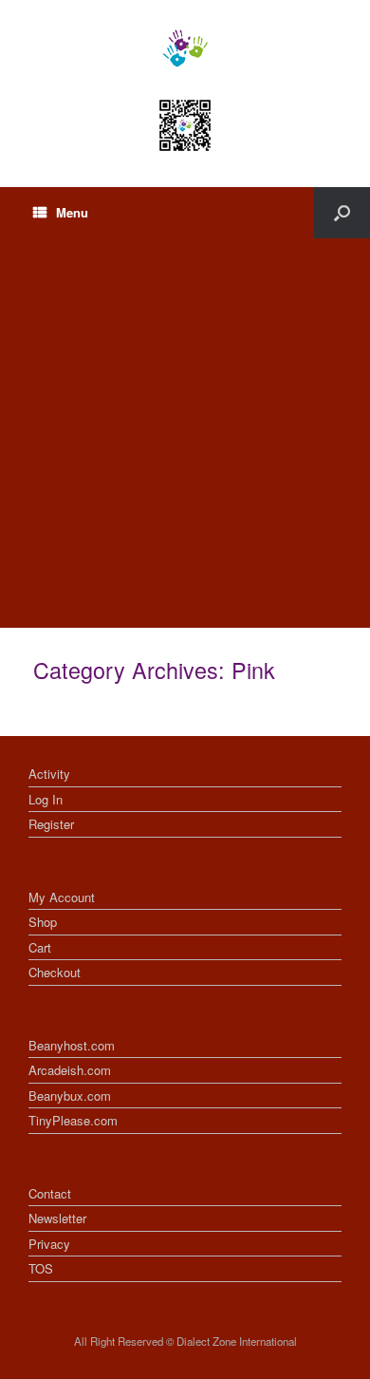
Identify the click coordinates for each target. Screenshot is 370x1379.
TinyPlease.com (73, 1120)
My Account (61, 897)
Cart (39, 947)
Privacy (49, 1244)
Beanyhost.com (71, 1045)
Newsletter (57, 1218)
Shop (42, 922)
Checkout (54, 972)
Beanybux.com (69, 1095)
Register (51, 824)
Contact (49, 1193)
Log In (45, 799)
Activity (49, 774)
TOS (40, 1268)
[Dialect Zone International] (185, 48)
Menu (72, 212)
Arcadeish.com (69, 1070)
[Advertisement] (185, 433)
